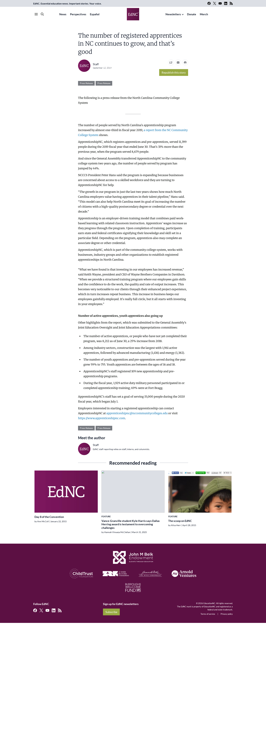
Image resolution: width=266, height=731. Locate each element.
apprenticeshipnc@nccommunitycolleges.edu (137, 413)
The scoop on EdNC (180, 520)
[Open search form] (42, 14)
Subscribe (111, 612)
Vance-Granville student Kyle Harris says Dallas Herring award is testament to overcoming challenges (130, 524)
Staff (96, 64)
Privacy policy (227, 614)
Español (94, 14)
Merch (204, 14)
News (62, 14)
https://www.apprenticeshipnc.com (101, 418)
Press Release (86, 83)
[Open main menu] (36, 14)
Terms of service (208, 614)
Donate (191, 14)
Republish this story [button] (174, 72)
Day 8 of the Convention (49, 516)
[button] (178, 62)
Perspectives (78, 14)
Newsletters (173, 14)
